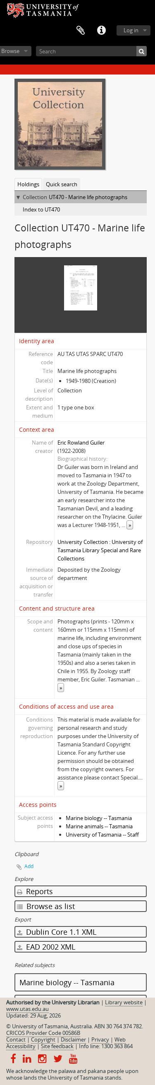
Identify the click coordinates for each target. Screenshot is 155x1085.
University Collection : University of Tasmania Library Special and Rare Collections (100, 550)
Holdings (28, 184)
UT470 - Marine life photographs (88, 197)
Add (28, 866)
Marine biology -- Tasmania (99, 818)
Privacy (100, 1039)
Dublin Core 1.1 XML (60, 932)
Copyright (43, 1039)
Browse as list (49, 906)
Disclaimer (73, 1039)
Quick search (61, 184)
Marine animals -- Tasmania (99, 826)
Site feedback (57, 1046)
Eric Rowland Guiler (81, 442)
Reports (38, 891)
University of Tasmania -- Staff (102, 834)
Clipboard (80, 30)
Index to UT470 (41, 209)
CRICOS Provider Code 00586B (43, 1033)
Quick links (101, 30)
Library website (124, 1002)
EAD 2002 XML (49, 947)
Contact (16, 1039)
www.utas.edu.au (27, 1009)
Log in (131, 30)
